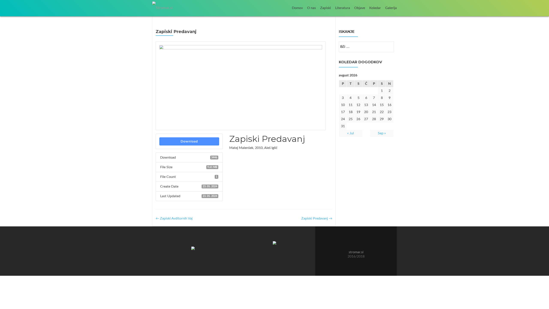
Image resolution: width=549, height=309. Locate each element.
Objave (359, 8)
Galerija (391, 8)
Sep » (382, 133)
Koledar (375, 8)
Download (189, 141)
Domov (297, 8)
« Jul (350, 133)
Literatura (342, 8)
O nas (311, 8)
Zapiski (325, 8)
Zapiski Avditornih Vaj (174, 218)
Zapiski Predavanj (316, 218)
